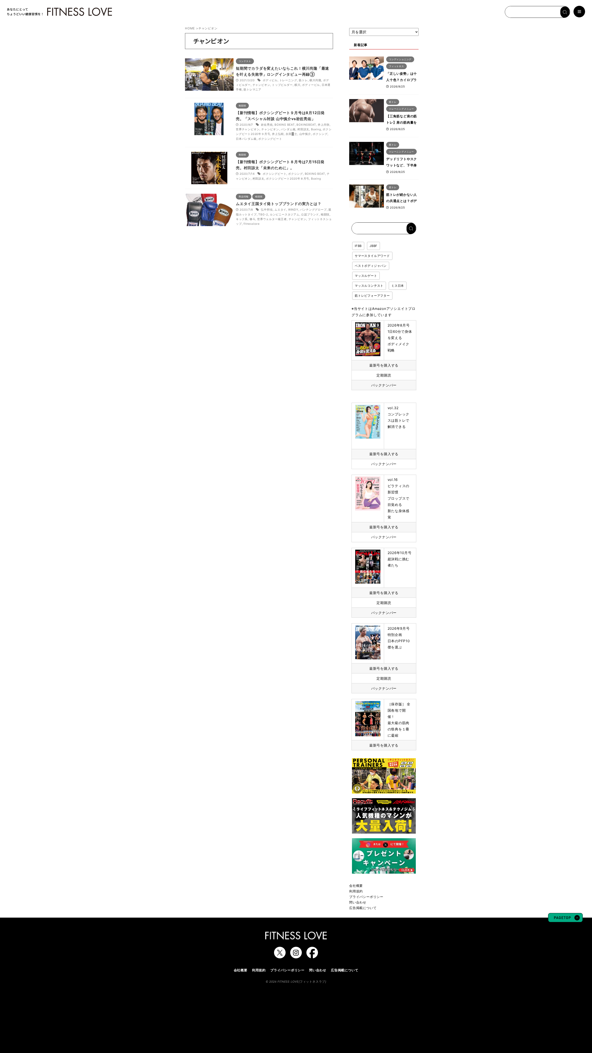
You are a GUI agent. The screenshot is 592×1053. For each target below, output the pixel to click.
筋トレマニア (252, 89)
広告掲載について (362, 908)
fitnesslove (252, 223)
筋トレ (303, 80)
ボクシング (320, 134)
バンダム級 (288, 129)
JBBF (373, 246)
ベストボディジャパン (371, 266)
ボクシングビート (270, 138)
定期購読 (383, 375)
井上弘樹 (278, 134)
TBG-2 (263, 214)
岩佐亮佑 (267, 124)
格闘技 (325, 214)
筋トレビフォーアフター (372, 295)
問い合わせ (357, 902)
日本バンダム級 (246, 138)
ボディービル (311, 85)
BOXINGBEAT (306, 124)
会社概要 (356, 886)
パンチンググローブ (313, 209)
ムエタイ (280, 209)
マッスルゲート (366, 275)
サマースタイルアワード (372, 256)
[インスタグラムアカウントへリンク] (296, 956)
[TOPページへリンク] (59, 11)
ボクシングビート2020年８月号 (287, 178)
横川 (297, 85)
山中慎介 (305, 134)
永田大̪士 (291, 134)
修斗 (253, 219)
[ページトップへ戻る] (565, 920)
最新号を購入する (383, 365)
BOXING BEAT (284, 124)
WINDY (293, 209)
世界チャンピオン (247, 129)
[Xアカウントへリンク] (280, 956)
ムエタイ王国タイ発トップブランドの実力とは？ (278, 203)
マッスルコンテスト (369, 285)
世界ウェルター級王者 (272, 219)
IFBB (358, 246)
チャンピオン (261, 85)
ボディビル (270, 80)
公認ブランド (310, 214)
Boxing (316, 129)
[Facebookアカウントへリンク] (312, 956)
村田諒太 (303, 129)
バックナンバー (384, 385)
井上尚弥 (324, 124)
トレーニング (288, 80)
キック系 (242, 219)
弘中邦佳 (267, 209)
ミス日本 (397, 285)
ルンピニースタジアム (284, 214)
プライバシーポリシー (366, 897)
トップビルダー (282, 85)
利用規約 (356, 891)
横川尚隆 (315, 80)
